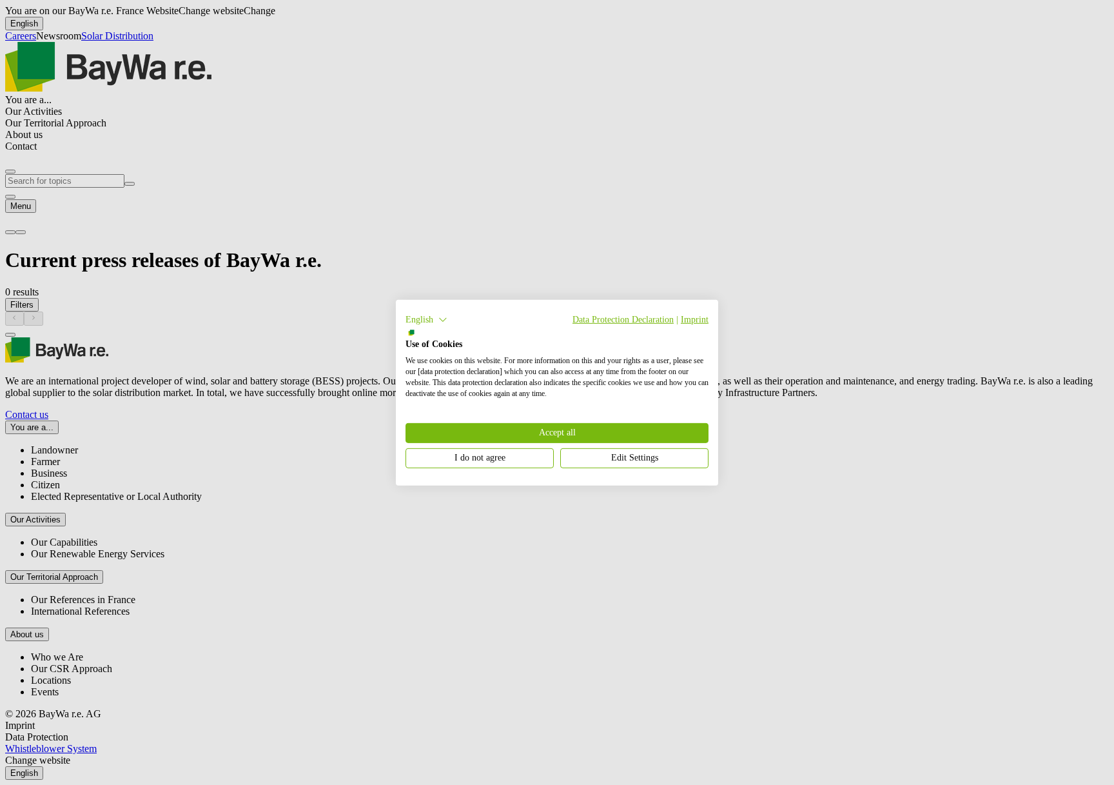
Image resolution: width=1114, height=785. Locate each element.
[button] (426, 319)
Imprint (694, 319)
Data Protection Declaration (623, 319)
